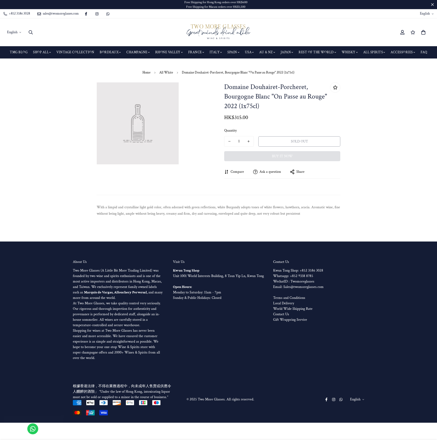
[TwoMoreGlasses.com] (218, 32)
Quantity (230, 130)
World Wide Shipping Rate (293, 308)
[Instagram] (96, 14)
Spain (232, 52)
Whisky (349, 52)
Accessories (402, 52)
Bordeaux (109, 52)
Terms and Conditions (289, 297)
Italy (215, 52)
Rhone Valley (167, 52)
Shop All (41, 52)
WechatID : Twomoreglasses (293, 281)
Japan (286, 52)
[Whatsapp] (107, 14)
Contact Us (281, 314)
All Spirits (373, 52)
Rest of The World (316, 52)
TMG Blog (19, 52)
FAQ (424, 52)
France (195, 52)
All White (166, 72)
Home (146, 72)
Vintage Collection (75, 52)
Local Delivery (283, 303)
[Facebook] (86, 14)
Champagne (136, 52)
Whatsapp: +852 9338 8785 (293, 276)
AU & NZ (266, 52)
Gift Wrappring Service (290, 319)
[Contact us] (32, 428)
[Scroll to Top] (428, 415)
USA (248, 52)
